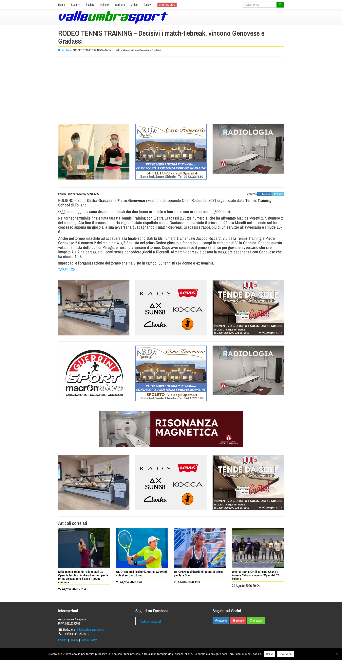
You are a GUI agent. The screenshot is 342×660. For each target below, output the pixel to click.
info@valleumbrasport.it (90, 629)
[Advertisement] (171, 88)
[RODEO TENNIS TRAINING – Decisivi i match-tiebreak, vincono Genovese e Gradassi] (93, 152)
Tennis (69, 50)
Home (61, 4)
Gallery (147, 4)
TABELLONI (67, 269)
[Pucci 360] (93, 307)
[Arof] (171, 152)
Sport (74, 4)
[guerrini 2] (93, 373)
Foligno (104, 4)
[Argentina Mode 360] (171, 307)
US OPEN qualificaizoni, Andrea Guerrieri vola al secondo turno (141, 573)
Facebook (222, 620)
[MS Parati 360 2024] (248, 307)
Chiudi (269, 653)
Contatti (62, 640)
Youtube (239, 620)
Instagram (257, 620)
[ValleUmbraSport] (113, 17)
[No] (337, 654)
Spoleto (90, 4)
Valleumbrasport (150, 621)
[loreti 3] (171, 429)
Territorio (120, 4)
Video (134, 4)
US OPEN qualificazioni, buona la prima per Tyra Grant (198, 573)
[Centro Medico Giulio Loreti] (248, 149)
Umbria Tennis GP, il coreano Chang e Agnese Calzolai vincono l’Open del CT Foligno (255, 575)
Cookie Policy (89, 640)
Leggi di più (285, 653)
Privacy (73, 640)
